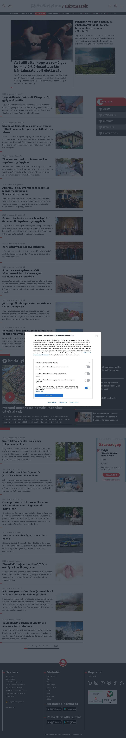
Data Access (63, 402)
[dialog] (63, 369)
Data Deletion (52, 402)
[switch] (87, 366)
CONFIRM (48, 395)
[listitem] (63, 362)
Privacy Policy (74, 402)
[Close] (97, 336)
